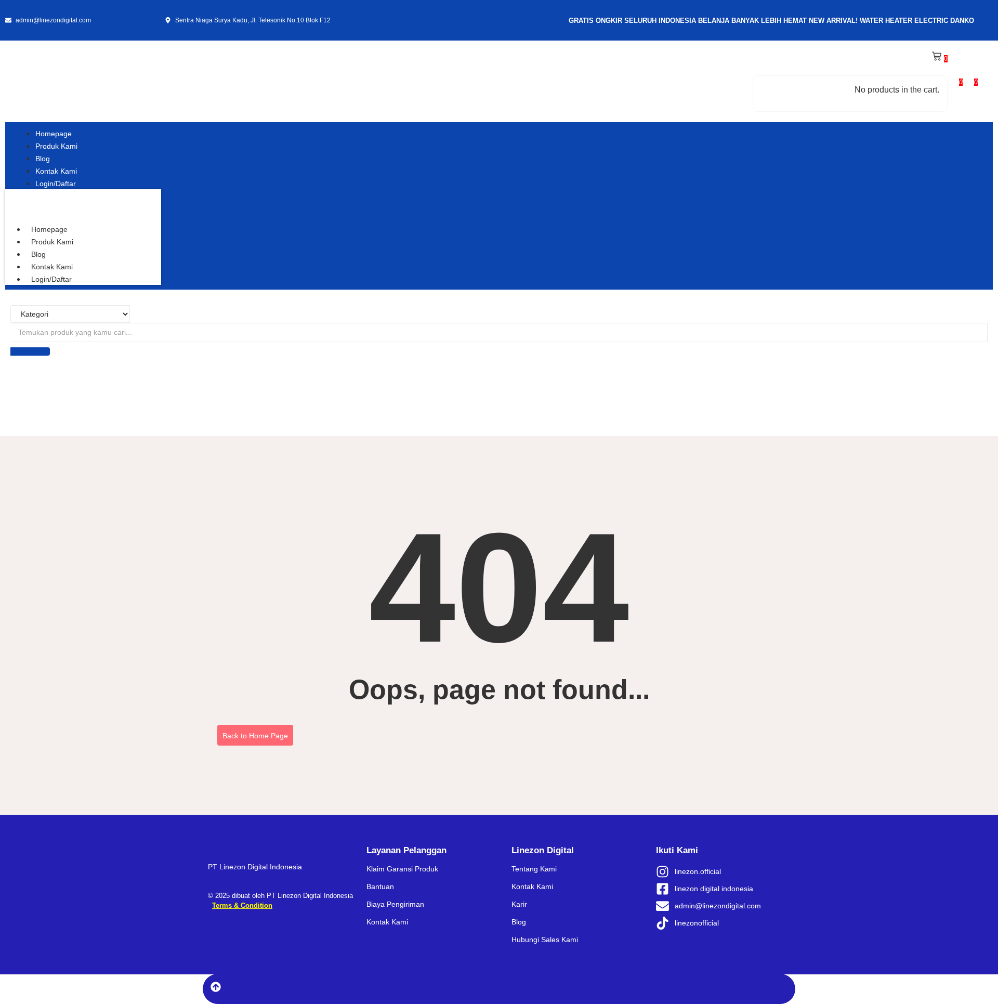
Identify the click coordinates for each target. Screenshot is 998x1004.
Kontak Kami (52, 267)
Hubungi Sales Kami (544, 939)
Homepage (49, 229)
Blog (38, 254)
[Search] (30, 351)
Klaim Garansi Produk (402, 869)
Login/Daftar (51, 279)
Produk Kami (52, 242)
